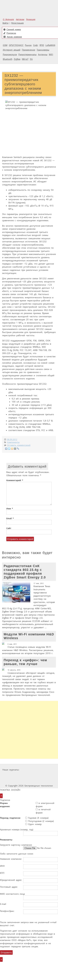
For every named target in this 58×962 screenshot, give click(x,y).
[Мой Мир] (15, 448)
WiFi (51, 54)
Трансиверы (43, 49)
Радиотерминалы (27, 54)
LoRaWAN (50, 45)
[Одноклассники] (12, 448)
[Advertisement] (29, 730)
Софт (35, 45)
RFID (42, 45)
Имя (9, 508)
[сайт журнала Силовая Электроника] (29, 769)
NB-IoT (25, 59)
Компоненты (13, 442)
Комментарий (14, 480)
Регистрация (17, 23)
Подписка (11, 33)
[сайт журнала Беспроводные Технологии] (37, 775)
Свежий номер (13, 29)
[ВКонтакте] (6, 448)
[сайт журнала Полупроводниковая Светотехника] (21, 780)
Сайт (8, 528)
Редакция (30, 19)
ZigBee (17, 59)
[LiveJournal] (18, 448)
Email (10, 518)
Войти (5, 23)
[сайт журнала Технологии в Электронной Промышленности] (47, 769)
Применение (28, 49)
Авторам (20, 19)
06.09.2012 (12, 439)
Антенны (42, 54)
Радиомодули (10, 54)
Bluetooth (7, 59)
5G (31, 59)
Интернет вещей (11, 49)
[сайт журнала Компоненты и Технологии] (20, 775)
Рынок (28, 45)
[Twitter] (9, 448)
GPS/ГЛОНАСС (16, 45)
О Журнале (8, 19)
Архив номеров (14, 37)
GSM (5, 45)
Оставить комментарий (18, 445)
